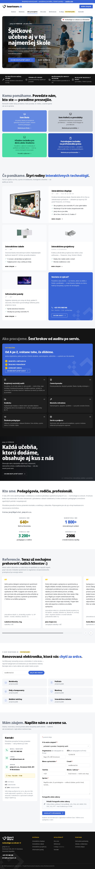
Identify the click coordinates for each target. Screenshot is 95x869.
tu (15, 798)
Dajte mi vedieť (36, 672)
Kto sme (43, 12)
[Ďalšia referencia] (91, 633)
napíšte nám (69, 1)
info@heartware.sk (17, 759)
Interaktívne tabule (38, 844)
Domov (13, 12)
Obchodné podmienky (81, 841)
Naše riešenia (44, 60)
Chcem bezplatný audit (20, 60)
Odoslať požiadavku (52, 813)
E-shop (67, 12)
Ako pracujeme (32, 12)
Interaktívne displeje (38, 841)
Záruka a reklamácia (81, 844)
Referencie (52, 12)
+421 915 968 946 (60, 307)
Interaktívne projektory (39, 847)
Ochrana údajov (80, 847)
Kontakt (81, 12)
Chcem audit (58, 315)
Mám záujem (86, 6)
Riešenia (21, 12)
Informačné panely (38, 849)
